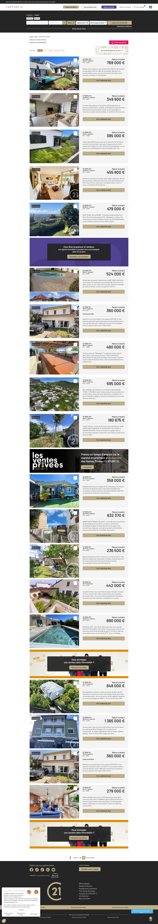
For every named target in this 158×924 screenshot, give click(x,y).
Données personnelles (78, 907)
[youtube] (53, 870)
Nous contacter (84, 898)
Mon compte (140, 7)
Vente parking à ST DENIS (113, 917)
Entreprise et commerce (88, 889)
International (83, 896)
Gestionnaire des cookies (120, 907)
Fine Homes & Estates (87, 891)
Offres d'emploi (84, 884)
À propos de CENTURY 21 (88, 893)
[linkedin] (48, 870)
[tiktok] (42, 870)
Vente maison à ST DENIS (45, 917)
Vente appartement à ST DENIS (79, 917)
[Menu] (150, 7)
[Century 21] (14, 7)
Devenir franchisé (125, 7)
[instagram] (37, 870)
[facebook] (31, 870)
